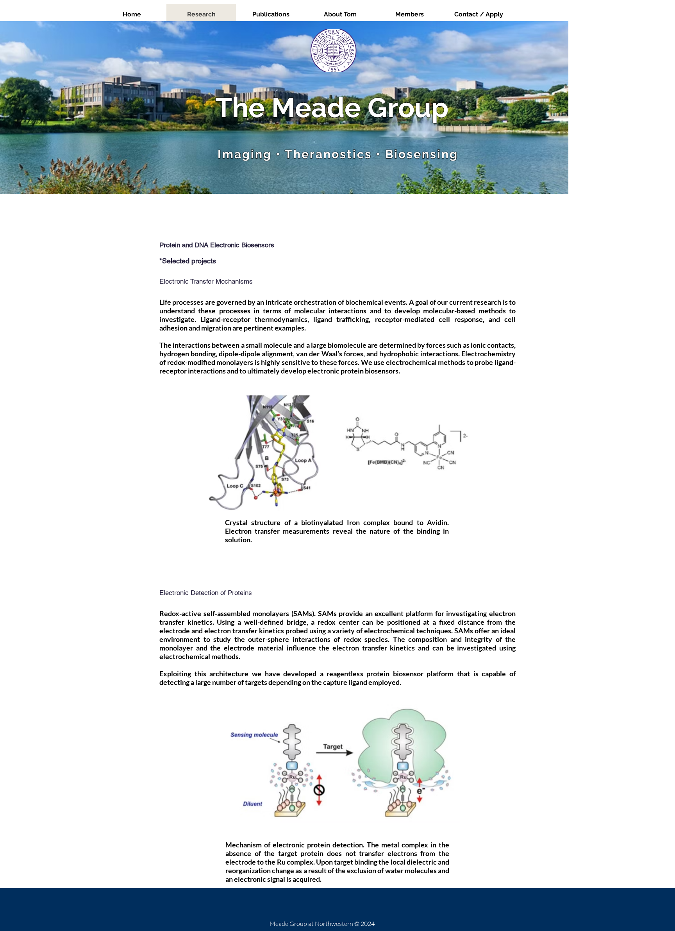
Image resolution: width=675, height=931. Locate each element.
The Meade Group (331, 107)
